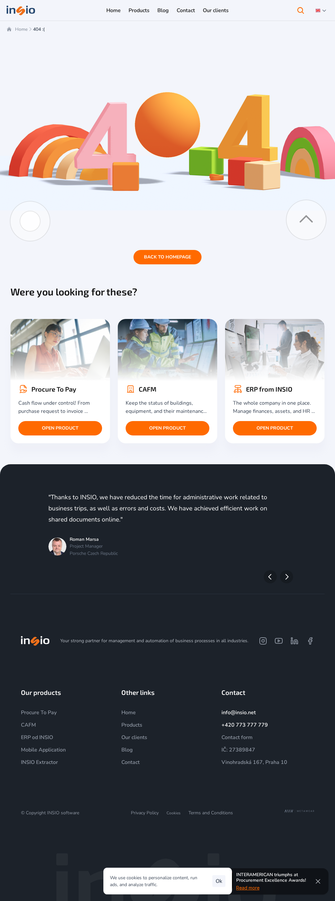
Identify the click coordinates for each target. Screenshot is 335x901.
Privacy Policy (145, 813)
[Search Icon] (300, 10)
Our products (41, 692)
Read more (247, 887)
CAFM (28, 725)
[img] (35, 641)
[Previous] (270, 576)
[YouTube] (279, 641)
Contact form (237, 737)
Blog (127, 749)
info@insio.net (238, 712)
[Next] (286, 576)
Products (131, 725)
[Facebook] (310, 641)
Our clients (134, 737)
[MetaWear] (299, 811)
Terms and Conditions (210, 813)
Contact (130, 762)
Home (21, 29)
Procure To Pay (39, 712)
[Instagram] (263, 641)
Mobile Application (43, 749)
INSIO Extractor (39, 762)
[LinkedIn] (294, 641)
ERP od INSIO (37, 737)
